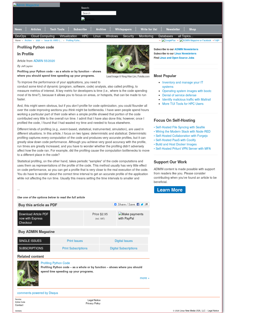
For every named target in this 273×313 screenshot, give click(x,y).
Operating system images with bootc (186, 91)
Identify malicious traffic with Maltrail (186, 99)
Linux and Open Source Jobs (177, 58)
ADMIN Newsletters (186, 49)
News (18, 29)
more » (145, 278)
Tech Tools (57, 29)
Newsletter (173, 29)
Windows (112, 36)
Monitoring (146, 36)
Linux (97, 36)
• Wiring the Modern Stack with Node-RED (182, 131)
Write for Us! (149, 29)
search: (85, 7)
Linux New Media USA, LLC (192, 310)
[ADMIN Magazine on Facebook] (195, 40)
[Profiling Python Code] (28, 273)
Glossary (18, 311)
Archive (101, 29)
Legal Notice (94, 300)
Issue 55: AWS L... (53, 40)
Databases (165, 36)
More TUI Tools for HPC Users (182, 103)
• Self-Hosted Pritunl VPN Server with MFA (182, 148)
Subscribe (80, 29)
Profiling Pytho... (73, 40)
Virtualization (68, 36)
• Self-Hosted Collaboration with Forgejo (181, 135)
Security (128, 36)
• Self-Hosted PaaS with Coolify (175, 140)
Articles (36, 29)
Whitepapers (123, 29)
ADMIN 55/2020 (44, 61)
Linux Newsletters (185, 53)
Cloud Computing (43, 36)
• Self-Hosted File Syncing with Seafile (179, 127)
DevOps (20, 36)
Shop (192, 29)
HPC (85, 36)
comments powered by (37, 293)
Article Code (20, 302)
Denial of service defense (179, 95)
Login (217, 40)
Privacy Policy (93, 303)
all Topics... (185, 36)
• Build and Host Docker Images (175, 144)
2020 (38, 40)
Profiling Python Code (55, 263)
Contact (19, 305)
